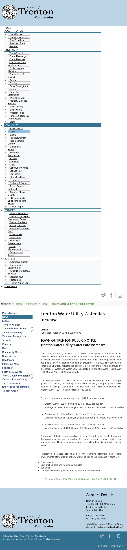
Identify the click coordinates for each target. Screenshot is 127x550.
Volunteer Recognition (14, 336)
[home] (27, 11)
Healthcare (8, 359)
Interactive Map (10, 363)
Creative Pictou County (14, 379)
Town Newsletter (11, 324)
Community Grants (12, 352)
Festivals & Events (12, 371)
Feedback (7, 367)
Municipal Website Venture (30, 539)
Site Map (103, 546)
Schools (6, 340)
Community (31, 303)
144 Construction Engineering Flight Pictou (15, 385)
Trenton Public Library (14, 328)
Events (6, 320)
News (44, 303)
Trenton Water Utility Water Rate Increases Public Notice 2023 (81, 478)
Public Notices (9, 312)
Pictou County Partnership (16, 375)
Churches (7, 344)
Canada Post (9, 356)
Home (19, 303)
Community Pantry (12, 332)
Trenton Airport (10, 390)
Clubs (5, 348)
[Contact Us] (103, 537)
